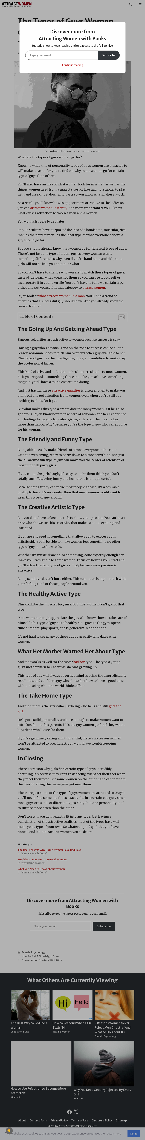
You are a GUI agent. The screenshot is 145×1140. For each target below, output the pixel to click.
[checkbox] (9, 1130)
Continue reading (72, 65)
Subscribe (108, 55)
